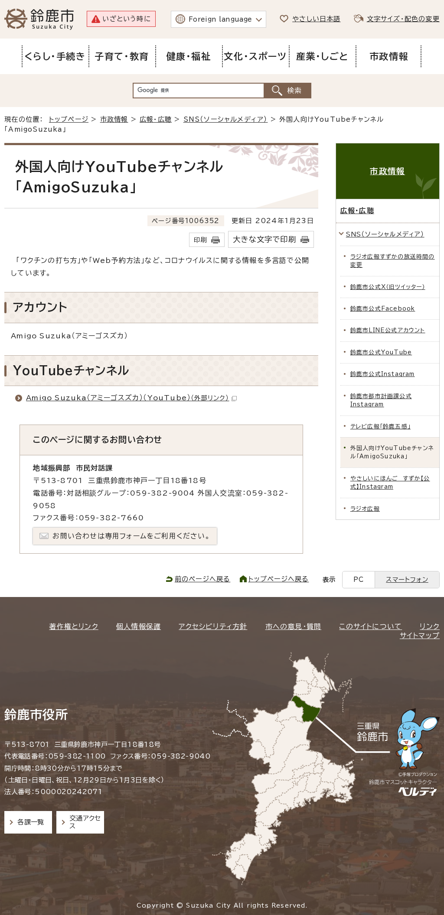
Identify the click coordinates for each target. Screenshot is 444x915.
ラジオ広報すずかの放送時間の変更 (392, 261)
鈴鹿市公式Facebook (382, 308)
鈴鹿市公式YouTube (381, 352)
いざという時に (126, 19)
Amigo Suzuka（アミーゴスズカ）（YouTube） (127, 397)
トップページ (68, 119)
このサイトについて (370, 626)
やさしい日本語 (316, 19)
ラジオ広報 (365, 509)
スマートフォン (407, 579)
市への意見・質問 (293, 626)
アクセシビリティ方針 (213, 626)
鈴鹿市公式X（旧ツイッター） (387, 287)
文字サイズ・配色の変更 (403, 19)
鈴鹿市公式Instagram (382, 374)
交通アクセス (85, 822)
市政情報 (114, 119)
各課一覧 (30, 822)
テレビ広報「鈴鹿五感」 (380, 426)
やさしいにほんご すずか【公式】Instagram (390, 483)
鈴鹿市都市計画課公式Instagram (381, 400)
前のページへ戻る (203, 579)
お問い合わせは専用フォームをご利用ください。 (131, 535)
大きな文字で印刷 (264, 239)
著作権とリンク (73, 626)
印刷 (200, 240)
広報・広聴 (156, 119)
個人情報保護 (138, 626)
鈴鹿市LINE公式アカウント (387, 330)
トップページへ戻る (278, 579)
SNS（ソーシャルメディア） (225, 119)
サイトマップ (420, 635)
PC (358, 579)
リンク (430, 626)
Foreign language (220, 19)
